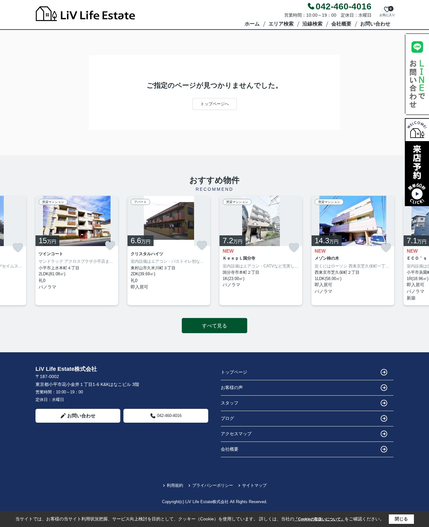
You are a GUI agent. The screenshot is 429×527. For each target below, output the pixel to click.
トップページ (234, 372)
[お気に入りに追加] (18, 248)
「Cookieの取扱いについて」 (319, 519)
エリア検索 (281, 23)
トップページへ (214, 104)
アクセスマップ (236, 433)
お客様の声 (232, 387)
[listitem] (77, 250)
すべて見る (214, 325)
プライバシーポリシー (212, 485)
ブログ (227, 418)
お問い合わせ (375, 23)
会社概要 (341, 23)
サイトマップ (254, 485)
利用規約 (175, 485)
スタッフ (229, 402)
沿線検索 (312, 23)
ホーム (252, 23)
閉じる (401, 518)
